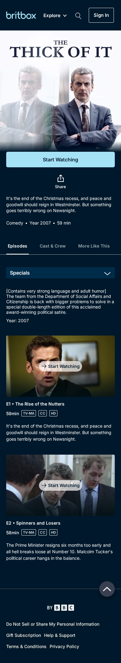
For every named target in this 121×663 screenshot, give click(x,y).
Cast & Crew (53, 245)
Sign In (101, 15)
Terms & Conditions (26, 646)
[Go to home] (60, 608)
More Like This (94, 245)
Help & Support (59, 635)
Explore (51, 15)
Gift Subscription (23, 635)
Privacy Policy (64, 646)
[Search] (78, 15)
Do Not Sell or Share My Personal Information (52, 624)
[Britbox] (21, 15)
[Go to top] (107, 589)
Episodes (17, 245)
